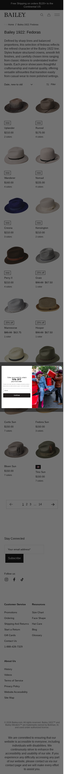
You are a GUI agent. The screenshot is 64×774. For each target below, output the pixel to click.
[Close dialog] (59, 367)
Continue (15, 395)
